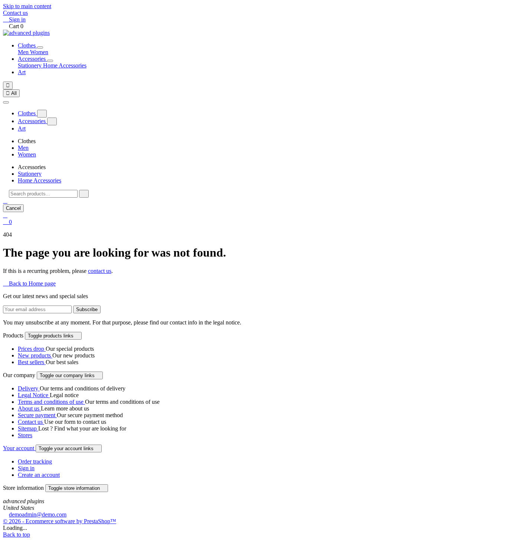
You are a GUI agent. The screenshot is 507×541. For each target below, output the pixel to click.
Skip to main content (27, 6)
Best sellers (32, 362)
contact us (99, 271)
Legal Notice (34, 395)
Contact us (15, 13)
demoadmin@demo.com (37, 514)
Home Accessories (64, 65)
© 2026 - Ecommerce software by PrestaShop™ (59, 521)
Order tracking (35, 461)
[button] (5, 201)
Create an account (39, 475)
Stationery (30, 65)
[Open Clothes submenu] (40, 47)
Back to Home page (29, 283)
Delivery (29, 388)
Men (24, 52)
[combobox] (43, 194)
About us (29, 408)
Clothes (27, 45)
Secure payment (37, 415)
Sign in (26, 468)
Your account (19, 448)
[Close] (6, 102)
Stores (25, 435)
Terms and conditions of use (51, 402)
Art (22, 72)
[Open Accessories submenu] (50, 61)
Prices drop (32, 349)
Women (39, 52)
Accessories (32, 59)
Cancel (13, 208)
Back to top (16, 534)
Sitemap (28, 428)
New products (35, 355)
